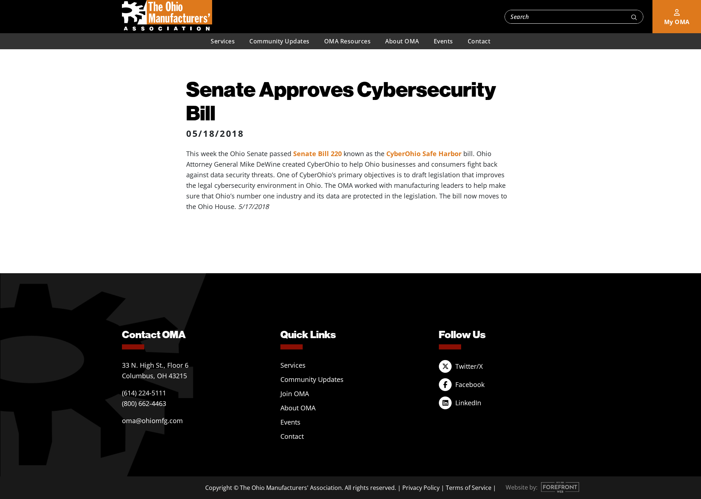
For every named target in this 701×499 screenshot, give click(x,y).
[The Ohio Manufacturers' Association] (167, 15)
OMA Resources (347, 41)
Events (443, 41)
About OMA (402, 41)
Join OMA (294, 393)
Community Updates (279, 41)
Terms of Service (468, 488)
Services (223, 41)
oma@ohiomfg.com (152, 420)
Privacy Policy (421, 488)
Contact (479, 41)
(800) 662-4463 (144, 403)
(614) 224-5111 (144, 392)
